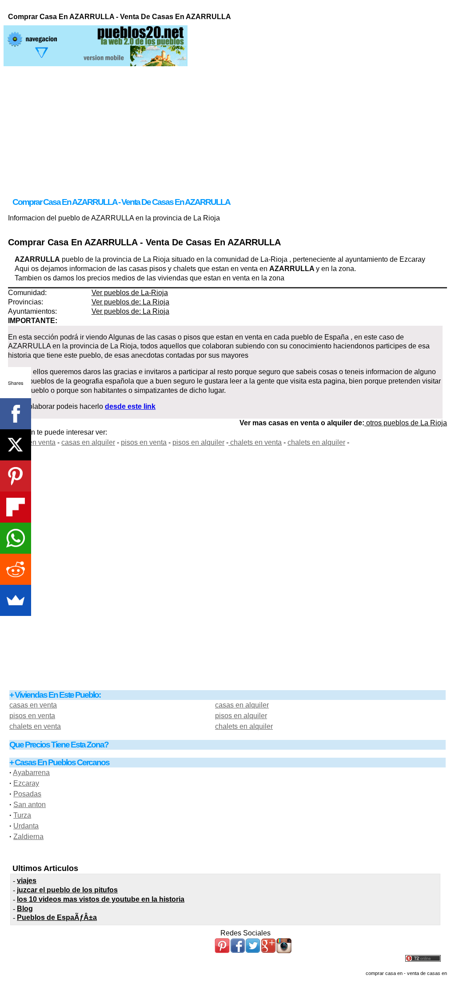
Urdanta (26, 826)
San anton (29, 804)
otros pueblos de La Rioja (405, 423)
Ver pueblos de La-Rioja (130, 292)
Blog (25, 908)
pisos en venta (144, 442)
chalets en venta (255, 442)
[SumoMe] (15, 600)
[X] (15, 444)
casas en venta (32, 442)
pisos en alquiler (198, 442)
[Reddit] (15, 569)
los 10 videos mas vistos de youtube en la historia (100, 899)
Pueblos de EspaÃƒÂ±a (57, 917)
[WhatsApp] (15, 538)
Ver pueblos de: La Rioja (130, 302)
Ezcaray (26, 783)
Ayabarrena (31, 772)
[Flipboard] (15, 507)
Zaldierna (28, 836)
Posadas (27, 794)
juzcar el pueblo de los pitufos (67, 890)
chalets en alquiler (316, 442)
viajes (26, 880)
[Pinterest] (15, 476)
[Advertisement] (227, 128)
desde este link (130, 406)
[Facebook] (15, 413)
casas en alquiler (88, 442)
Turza (22, 815)
